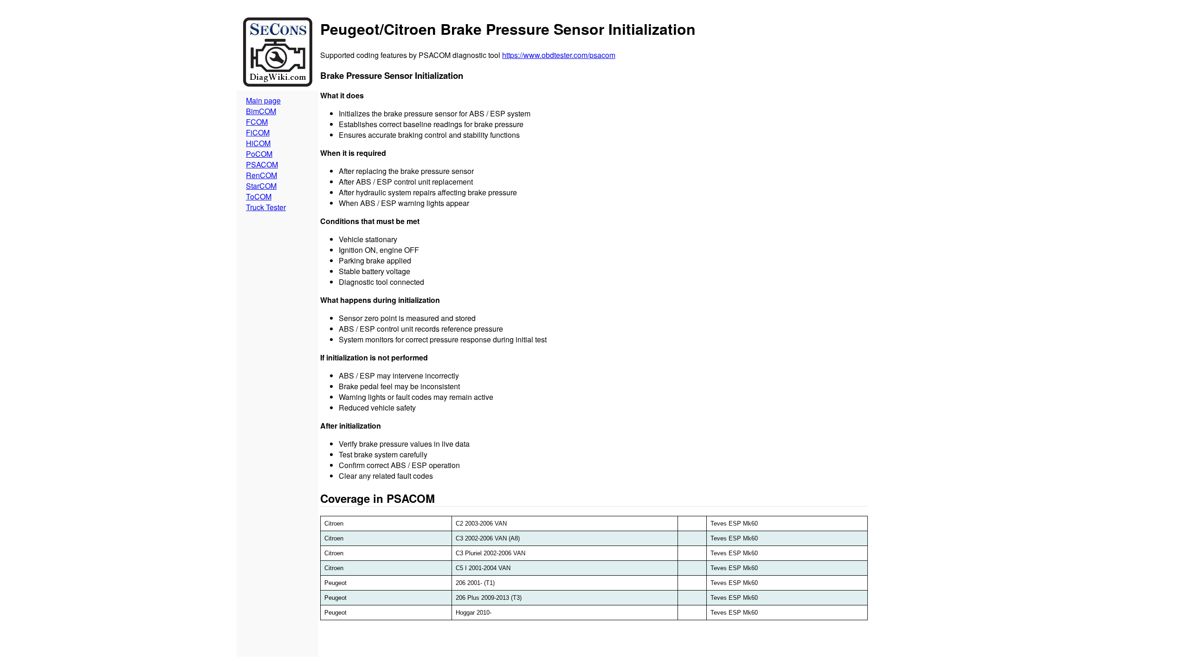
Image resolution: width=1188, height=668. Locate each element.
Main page (263, 100)
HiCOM (258, 143)
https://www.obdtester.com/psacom (558, 55)
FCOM (257, 121)
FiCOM (258, 132)
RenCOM (261, 175)
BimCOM (261, 111)
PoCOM (259, 153)
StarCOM (261, 185)
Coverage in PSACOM (377, 498)
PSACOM (262, 164)
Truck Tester (266, 207)
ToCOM (258, 196)
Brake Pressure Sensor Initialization (391, 75)
